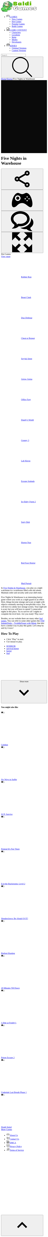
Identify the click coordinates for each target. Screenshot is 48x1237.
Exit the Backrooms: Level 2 (13, 884)
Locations (16, 35)
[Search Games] (22, 67)
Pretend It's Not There (10, 849)
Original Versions (19, 48)
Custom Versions (19, 50)
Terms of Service (17, 1150)
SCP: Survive (7, 814)
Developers (16, 42)
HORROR (11, 646)
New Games (17, 19)
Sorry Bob (25, 522)
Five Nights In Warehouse (14, 588)
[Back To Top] (22, 1225)
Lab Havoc (26, 461)
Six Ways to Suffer (9, 779)
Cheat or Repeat (28, 338)
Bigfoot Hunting (8, 953)
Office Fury (26, 399)
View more (5, 256)
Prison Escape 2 (8, 1057)
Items (14, 37)
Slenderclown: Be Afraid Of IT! (14, 918)
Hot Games (16, 21)
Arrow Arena (26, 379)
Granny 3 (25, 440)
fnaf (8, 653)
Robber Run (26, 277)
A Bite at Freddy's (8, 1023)
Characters (16, 32)
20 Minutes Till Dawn (10, 988)
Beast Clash (26, 297)
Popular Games (18, 24)
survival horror (12, 648)
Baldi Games (17, 26)
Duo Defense (26, 318)
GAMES (13, 17)
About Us (14, 1135)
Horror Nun (26, 542)
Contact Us (14, 1139)
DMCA (13, 1143)
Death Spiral (6, 1127)
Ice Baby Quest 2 (28, 502)
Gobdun (4, 745)
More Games (6, 1129)
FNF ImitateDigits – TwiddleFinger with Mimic (23, 622)
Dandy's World (27, 420)
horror (9, 651)
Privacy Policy (16, 1146)
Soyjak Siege (26, 359)
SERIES (13, 46)
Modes (14, 39)
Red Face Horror (28, 563)
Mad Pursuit (26, 583)
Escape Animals (28, 481)
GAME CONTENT (18, 30)
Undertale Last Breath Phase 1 (14, 1092)
